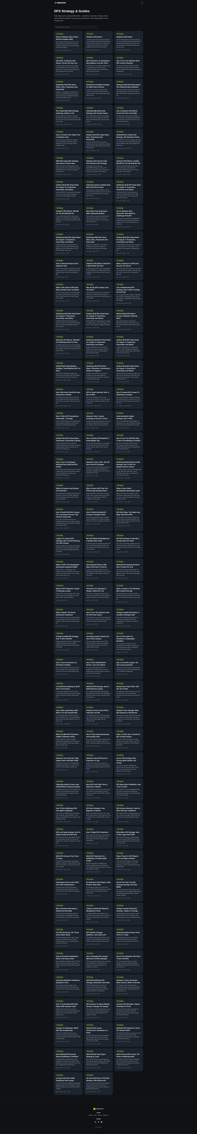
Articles (90, 1115)
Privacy (100, 1115)
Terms (95, 1115)
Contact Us (105, 1115)
